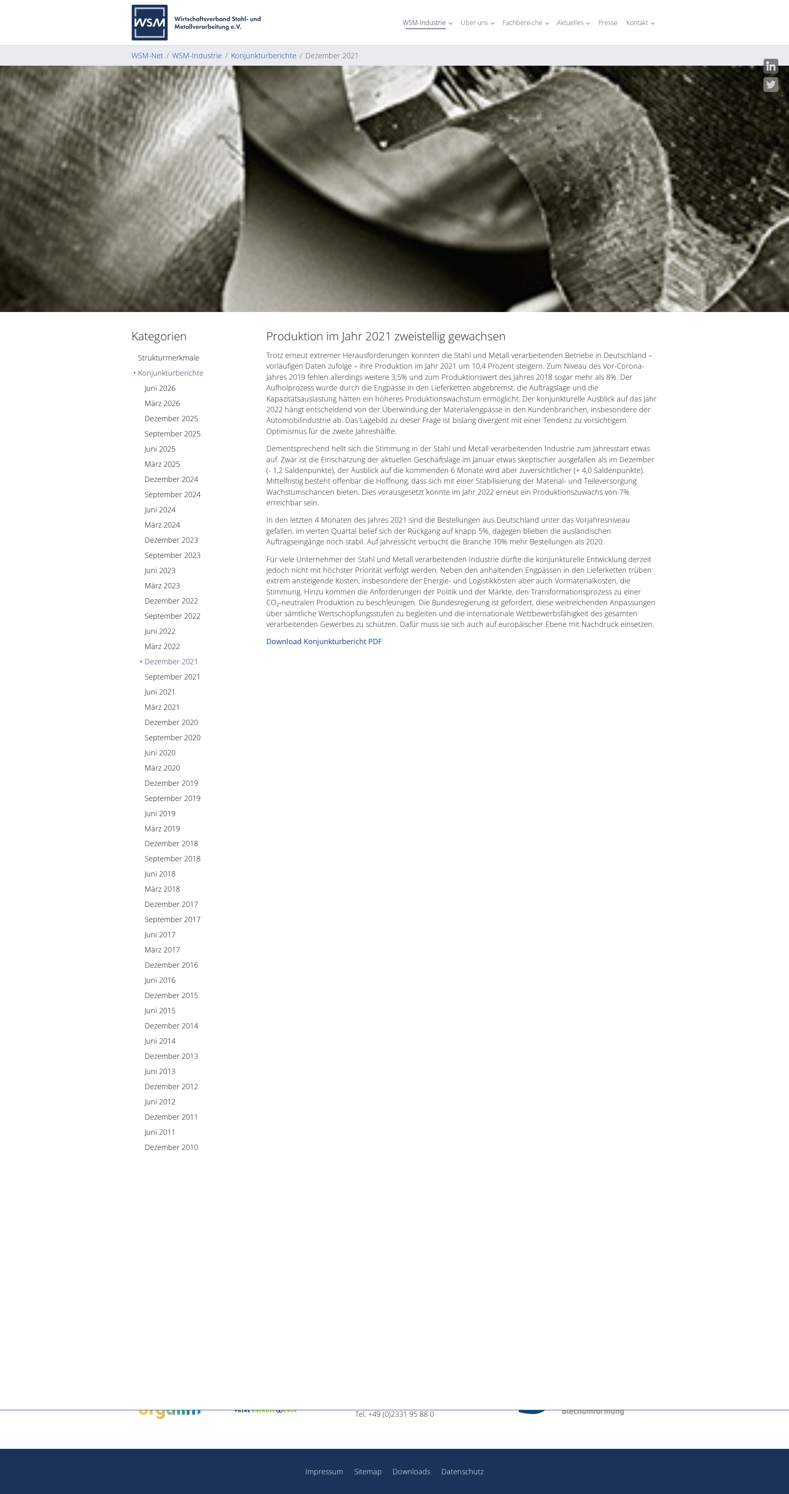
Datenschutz (462, 1471)
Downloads (411, 1471)
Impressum (324, 1471)
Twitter (771, 84)
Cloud (771, 103)
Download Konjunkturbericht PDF (324, 641)
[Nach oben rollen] (770, 1475)
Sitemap (368, 1471)
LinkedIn (771, 66)
